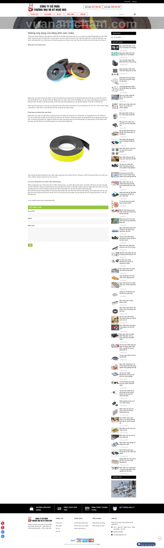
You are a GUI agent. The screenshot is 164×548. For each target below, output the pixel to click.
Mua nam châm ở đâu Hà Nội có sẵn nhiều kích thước (126, 97)
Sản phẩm (59, 525)
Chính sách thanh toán (81, 523)
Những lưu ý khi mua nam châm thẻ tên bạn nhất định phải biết (127, 220)
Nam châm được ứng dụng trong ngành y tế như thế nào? (127, 327)
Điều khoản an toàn (98, 525)
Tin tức (29, 200)
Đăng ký (134, 1)
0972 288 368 (96, 7)
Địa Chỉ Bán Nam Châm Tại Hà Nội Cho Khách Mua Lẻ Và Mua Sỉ (127, 132)
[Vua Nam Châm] (47, 7)
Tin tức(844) (117, 37)
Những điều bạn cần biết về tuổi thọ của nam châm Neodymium (127, 460)
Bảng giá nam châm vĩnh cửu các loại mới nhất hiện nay (127, 123)
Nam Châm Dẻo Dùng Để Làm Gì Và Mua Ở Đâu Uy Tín (126, 141)
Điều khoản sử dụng (99, 523)
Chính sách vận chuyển (81, 525)
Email (30, 218)
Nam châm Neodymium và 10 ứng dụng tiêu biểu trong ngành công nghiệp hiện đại (127, 365)
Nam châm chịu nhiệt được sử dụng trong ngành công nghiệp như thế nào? (127, 469)
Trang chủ (59, 523)
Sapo (98, 544)
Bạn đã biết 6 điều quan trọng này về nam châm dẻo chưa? (127, 451)
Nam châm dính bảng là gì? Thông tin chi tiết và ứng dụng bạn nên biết (127, 229)
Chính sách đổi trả (79, 528)
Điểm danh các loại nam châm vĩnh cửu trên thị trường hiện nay (126, 410)
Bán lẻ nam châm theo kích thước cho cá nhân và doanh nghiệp (127, 105)
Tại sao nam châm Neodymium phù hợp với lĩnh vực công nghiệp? (126, 374)
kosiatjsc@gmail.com (120, 534)
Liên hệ (58, 531)
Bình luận (31, 225)
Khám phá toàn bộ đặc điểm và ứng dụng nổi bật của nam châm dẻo (127, 194)
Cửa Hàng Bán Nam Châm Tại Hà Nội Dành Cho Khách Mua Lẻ (127, 88)
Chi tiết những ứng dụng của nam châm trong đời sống (126, 383)
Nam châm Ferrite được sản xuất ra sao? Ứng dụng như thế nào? (127, 309)
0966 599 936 (115, 7)
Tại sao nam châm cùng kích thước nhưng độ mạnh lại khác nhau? (127, 238)
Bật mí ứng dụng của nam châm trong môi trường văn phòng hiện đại (127, 211)
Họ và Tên (31, 211)
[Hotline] (3, 523)
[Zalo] (2, 532)
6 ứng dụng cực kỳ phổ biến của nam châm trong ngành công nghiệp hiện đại (127, 174)
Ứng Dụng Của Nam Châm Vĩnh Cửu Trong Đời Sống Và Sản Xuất (127, 79)
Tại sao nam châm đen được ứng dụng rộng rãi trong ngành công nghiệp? (127, 166)
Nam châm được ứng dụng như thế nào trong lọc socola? (127, 150)
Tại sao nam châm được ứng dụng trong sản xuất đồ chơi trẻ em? (127, 318)
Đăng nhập (127, 1)
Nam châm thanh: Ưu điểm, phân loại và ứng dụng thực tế (127, 284)
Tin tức (58, 528)
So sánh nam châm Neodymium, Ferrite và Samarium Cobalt (126, 261)
